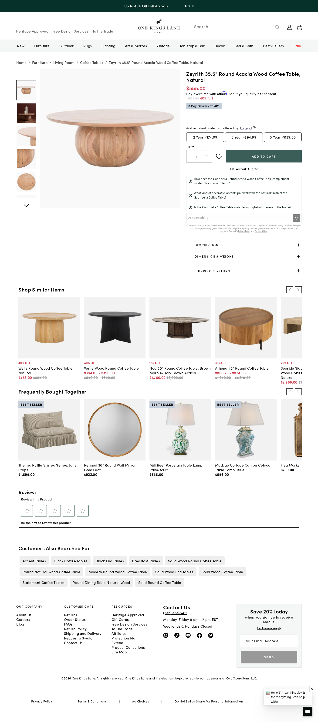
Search (201, 26)
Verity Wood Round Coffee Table (111, 368)
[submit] (277, 27)
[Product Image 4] (26, 182)
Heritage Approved (32, 31)
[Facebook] (200, 635)
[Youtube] (189, 635)
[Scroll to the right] (298, 289)
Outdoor (66, 45)
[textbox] (199, 156)
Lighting (108, 45)
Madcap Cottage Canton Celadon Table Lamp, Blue (244, 467)
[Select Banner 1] (189, 6)
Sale (297, 45)
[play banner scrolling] (193, 6)
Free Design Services (70, 31)
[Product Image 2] (26, 136)
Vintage (163, 45)
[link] (243, 245)
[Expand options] (298, 244)
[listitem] (34, 560)
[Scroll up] (26, 203)
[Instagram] (166, 635)
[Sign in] (289, 27)
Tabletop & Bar (192, 45)
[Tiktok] (178, 635)
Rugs (87, 45)
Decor (219, 45)
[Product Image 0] (26, 90)
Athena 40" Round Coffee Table (242, 368)
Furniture (42, 45)
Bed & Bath (244, 45)
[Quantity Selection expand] (208, 156)
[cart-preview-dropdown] (299, 27)
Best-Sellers (273, 45)
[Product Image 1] (26, 113)
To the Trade (102, 31)
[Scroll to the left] (289, 289)
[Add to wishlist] (219, 156)
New (21, 45)
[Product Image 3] (26, 159)
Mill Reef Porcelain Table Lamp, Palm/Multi (176, 467)
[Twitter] (211, 635)
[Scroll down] (26, 74)
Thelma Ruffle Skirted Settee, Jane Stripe (47, 467)
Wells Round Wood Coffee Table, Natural (45, 370)
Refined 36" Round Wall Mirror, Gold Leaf (110, 467)
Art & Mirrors (136, 45)
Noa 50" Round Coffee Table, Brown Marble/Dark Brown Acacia (180, 370)
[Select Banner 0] (186, 6)
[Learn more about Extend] (254, 127)
